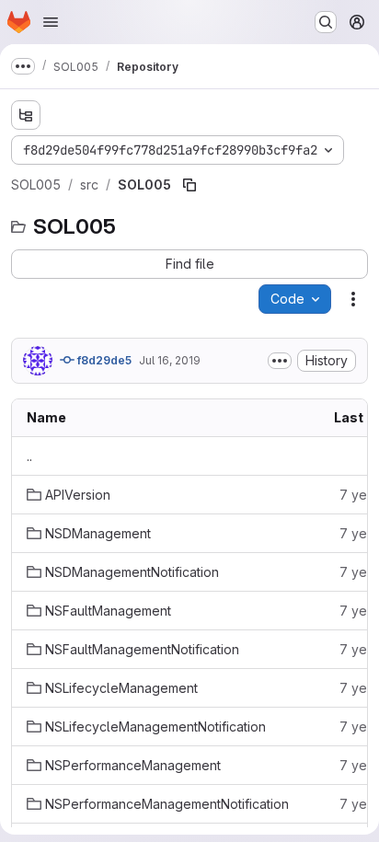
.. (29, 456)
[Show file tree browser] (25, 115)
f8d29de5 (103, 360)
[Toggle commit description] (280, 360)
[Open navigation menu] (50, 22)
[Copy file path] (189, 185)
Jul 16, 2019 (170, 360)
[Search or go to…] (326, 22)
